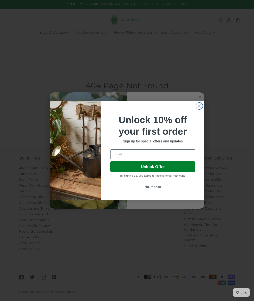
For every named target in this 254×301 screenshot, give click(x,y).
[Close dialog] (199, 106)
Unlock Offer (153, 167)
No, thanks (153, 187)
